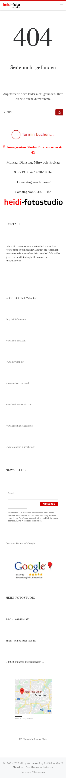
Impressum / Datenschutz (33, 772)
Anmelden (49, 504)
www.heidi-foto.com (16, 340)
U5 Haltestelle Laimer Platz (33, 739)
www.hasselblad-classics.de (19, 425)
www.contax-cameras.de (18, 383)
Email (11, 493)
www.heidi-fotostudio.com (19, 404)
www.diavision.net (15, 362)
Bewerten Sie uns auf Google (20, 543)
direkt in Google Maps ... (25, 719)
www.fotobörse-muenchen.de (20, 447)
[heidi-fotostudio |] (11, 5)
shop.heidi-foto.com (16, 319)
